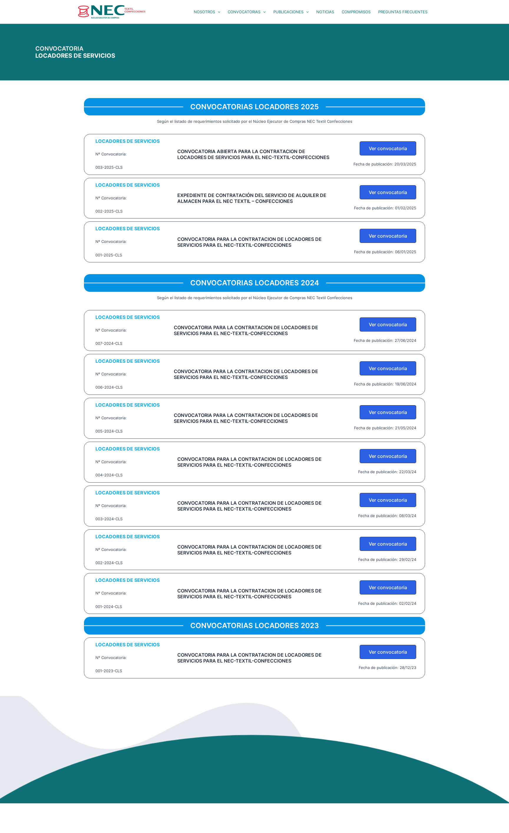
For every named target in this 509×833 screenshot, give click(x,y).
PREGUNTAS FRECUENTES (402, 11)
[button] (217, 12)
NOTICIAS (325, 11)
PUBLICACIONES (288, 11)
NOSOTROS (204, 11)
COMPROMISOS (356, 11)
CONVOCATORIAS (244, 11)
